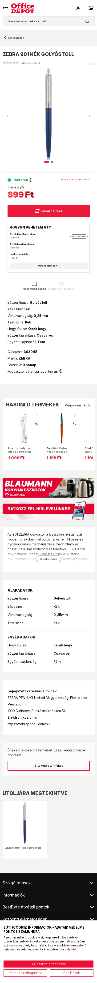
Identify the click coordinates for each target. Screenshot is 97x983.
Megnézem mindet (78, 405)
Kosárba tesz (52, 211)
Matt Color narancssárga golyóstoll (56, 451)
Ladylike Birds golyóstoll (19, 449)
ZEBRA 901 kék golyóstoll (23, 847)
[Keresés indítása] (87, 21)
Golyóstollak (16, 37)
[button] (90, 116)
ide (73, 949)
